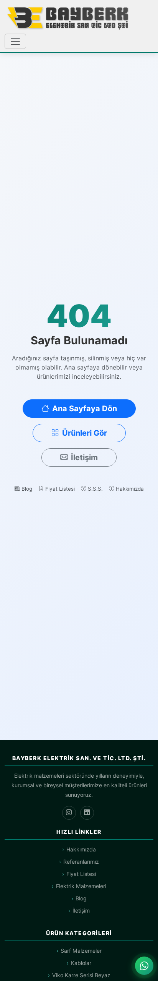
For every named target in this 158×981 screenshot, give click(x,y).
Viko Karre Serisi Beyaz (81, 975)
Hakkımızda (130, 489)
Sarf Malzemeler (81, 950)
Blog (26, 489)
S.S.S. (95, 489)
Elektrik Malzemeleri (81, 886)
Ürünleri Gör (84, 433)
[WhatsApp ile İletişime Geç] (144, 966)
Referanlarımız (81, 861)
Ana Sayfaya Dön (84, 408)
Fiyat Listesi (60, 489)
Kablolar (81, 963)
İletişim (84, 457)
